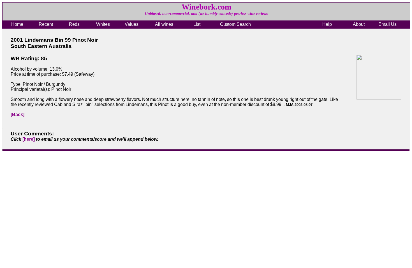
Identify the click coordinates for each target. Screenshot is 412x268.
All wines (164, 24)
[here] (28, 139)
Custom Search (235, 24)
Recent (46, 24)
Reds (74, 24)
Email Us (387, 24)
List (196, 24)
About (359, 24)
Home (17, 24)
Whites (103, 24)
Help (327, 24)
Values (131, 24)
